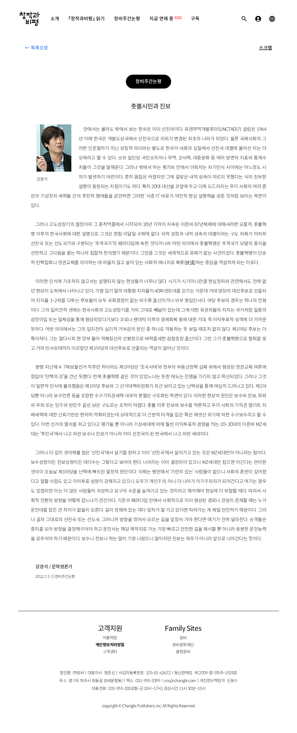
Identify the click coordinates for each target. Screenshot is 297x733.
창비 (183, 637)
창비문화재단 (183, 644)
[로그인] (258, 19)
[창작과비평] (29, 19)
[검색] (244, 19)
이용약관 (110, 637)
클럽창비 (183, 651)
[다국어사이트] (272, 19)
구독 (195, 19)
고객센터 (110, 651)
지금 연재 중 (165, 19)
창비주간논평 (127, 19)
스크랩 (265, 48)
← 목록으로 (36, 48)
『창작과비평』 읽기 (86, 19)
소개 (54, 19)
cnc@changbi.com (180, 680)
